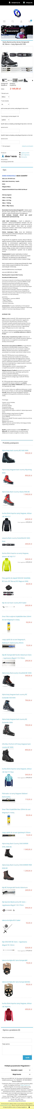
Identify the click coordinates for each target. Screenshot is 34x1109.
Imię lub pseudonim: (8, 1037)
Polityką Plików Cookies (5, 1105)
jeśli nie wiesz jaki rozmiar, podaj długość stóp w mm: (14, 108)
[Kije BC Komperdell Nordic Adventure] (9, 892)
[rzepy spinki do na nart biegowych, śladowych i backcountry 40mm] (9, 646)
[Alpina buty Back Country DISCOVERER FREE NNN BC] (9, 875)
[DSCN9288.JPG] (9, 80)
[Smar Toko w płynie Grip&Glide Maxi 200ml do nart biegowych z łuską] (9, 627)
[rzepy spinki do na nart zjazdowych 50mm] (9, 835)
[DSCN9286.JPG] (20, 80)
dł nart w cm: (5, 93)
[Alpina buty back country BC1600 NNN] (9, 457)
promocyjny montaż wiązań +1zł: (10, 116)
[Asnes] (9, 156)
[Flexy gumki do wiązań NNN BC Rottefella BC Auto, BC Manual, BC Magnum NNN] (9, 589)
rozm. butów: (5, 101)
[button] (4, 21)
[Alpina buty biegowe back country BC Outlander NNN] (9, 730)
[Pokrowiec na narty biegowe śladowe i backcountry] (9, 800)
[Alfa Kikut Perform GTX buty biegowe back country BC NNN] (9, 755)
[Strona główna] (17, 12)
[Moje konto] (21, 21)
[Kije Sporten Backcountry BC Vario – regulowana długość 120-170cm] (9, 910)
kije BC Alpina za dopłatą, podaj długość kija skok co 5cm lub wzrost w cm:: (16, 125)
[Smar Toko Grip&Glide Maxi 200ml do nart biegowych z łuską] (9, 820)
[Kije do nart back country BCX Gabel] (9, 607)
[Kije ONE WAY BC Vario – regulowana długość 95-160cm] (9, 950)
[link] (17, 31)
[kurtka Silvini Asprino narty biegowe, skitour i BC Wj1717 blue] (9, 780)
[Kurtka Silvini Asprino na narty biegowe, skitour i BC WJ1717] (9, 564)
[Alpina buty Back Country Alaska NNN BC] (9, 500)
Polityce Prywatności (25, 1085)
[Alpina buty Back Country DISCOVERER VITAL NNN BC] (9, 853)
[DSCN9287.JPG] (15, 80)
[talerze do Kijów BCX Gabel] (9, 928)
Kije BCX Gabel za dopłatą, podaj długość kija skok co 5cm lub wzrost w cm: (16, 136)
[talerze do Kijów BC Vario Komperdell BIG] (9, 990)
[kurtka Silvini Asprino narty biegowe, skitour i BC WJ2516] (9, 1014)
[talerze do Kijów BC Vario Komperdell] (9, 968)
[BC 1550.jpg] (25, 80)
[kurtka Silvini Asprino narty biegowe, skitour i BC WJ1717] (9, 524)
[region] (17, 31)
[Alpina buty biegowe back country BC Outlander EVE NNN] (9, 706)
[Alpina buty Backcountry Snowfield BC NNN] (9, 681)
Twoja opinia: (6, 1044)
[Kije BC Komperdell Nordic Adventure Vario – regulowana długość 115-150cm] (9, 663)
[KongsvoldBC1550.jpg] (4, 80)
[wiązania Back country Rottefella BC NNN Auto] (9, 545)
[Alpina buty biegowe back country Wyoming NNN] (9, 480)
